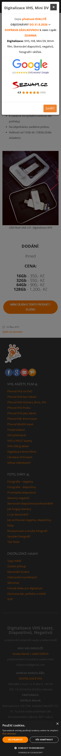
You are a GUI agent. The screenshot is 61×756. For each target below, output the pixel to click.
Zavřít (50, 108)
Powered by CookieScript (30, 752)
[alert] (30, 738)
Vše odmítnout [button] (44, 739)
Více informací (9, 733)
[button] (30, 748)
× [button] (57, 724)
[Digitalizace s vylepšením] (30, 87)
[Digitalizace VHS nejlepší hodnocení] (30, 67)
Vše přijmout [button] (15, 739)
